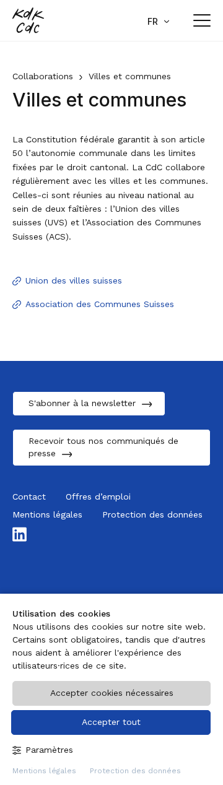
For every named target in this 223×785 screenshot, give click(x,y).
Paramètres (49, 750)
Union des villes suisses (73, 280)
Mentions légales (44, 770)
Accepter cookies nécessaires (111, 693)
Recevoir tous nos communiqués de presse (103, 447)
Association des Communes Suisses (99, 304)
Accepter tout (111, 722)
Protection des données (135, 770)
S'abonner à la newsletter (82, 403)
